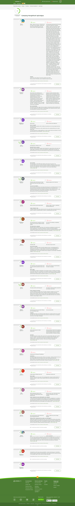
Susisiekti (46, 484)
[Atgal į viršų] (37, 477)
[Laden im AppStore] (49, 501)
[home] (17, 480)
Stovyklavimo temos (29, 489)
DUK (45, 482)
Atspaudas (28, 503)
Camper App (27, 484)
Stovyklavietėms (38, 482)
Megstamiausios (55, 1)
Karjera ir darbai (57, 485)
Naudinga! (57, 114)
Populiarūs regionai (29, 487)
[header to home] (17, 1)
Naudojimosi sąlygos (22, 503)
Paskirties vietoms (38, 484)
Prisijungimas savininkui (37, 491)
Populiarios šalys (28, 486)
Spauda (55, 487)
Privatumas (32, 503)
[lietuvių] (40, 1)
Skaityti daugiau (45, 131)
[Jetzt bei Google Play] (54, 501)
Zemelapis (19, 3)
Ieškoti (14, 3)
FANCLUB (27, 482)
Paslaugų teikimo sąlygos (46, 503)
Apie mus (55, 483)
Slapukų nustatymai (38, 503)
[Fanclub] (23, 3)
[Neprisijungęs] (60, 1)
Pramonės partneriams (37, 487)
